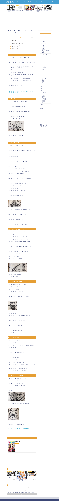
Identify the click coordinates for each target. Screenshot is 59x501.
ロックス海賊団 (44, 98)
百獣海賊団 (43, 101)
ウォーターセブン (44, 64)
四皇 (42, 102)
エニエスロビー (44, 65)
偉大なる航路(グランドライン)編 (32, 1)
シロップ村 (43, 49)
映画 (22, 2)
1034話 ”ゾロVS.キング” (43, 124)
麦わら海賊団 (43, 95)
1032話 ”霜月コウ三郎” (43, 126)
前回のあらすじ (14, 40)
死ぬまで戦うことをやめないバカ (17, 46)
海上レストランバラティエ (45, 50)
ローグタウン (43, 52)
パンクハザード (44, 80)
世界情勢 (18, 2)
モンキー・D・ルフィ (43, 123)
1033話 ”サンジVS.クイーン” (44, 125)
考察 (41, 37)
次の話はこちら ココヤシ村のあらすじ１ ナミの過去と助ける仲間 (18, 428)
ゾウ (42, 82)
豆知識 (42, 104)
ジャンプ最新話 (43, 41)
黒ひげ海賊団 (43, 94)
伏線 (25, 2)
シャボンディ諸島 (44, 67)
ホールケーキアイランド (45, 83)
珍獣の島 (43, 48)
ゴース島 (43, 45)
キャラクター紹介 (31, 2)
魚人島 (42, 79)
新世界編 (45, 1)
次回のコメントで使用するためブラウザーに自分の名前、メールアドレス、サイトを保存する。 (21, 492)
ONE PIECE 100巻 (18, 441)
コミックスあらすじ (43, 39)
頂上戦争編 (40, 1)
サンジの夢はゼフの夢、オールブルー (17, 43)
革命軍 (42, 97)
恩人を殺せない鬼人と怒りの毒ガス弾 (17, 45)
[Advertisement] (22, 20)
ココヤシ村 (43, 51)
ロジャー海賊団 (44, 99)
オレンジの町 (43, 47)
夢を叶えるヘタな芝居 (15, 48)
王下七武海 (43, 96)
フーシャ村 (43, 44)
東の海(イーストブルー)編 (21, 1)
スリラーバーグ (44, 66)
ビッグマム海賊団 (44, 93)
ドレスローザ (43, 81)
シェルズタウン (44, 46)
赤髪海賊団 (43, 100)
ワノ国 (42, 84)
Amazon (17, 443)
